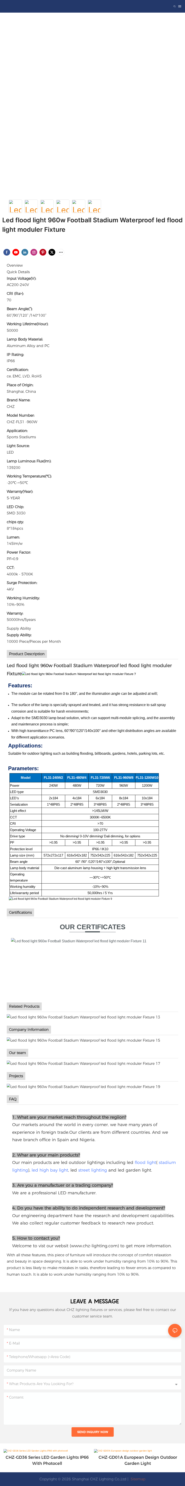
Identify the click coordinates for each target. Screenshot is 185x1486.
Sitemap (138, 1479)
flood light (145, 1162)
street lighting (92, 1170)
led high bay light (50, 1170)
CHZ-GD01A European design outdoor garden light (138, 1460)
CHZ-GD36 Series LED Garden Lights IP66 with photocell (47, 1460)
